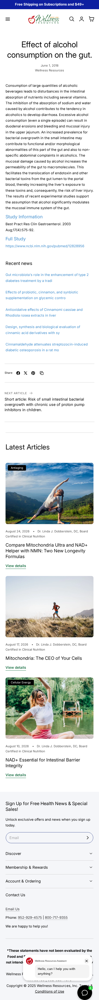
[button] (7, 19)
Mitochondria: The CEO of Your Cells (44, 658)
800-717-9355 (56, 918)
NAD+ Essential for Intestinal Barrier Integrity (43, 762)
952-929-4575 (30, 918)
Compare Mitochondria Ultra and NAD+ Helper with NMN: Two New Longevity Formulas (47, 550)
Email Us (13, 909)
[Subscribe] (87, 837)
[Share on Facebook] (18, 373)
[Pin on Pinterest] (33, 373)
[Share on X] (25, 373)
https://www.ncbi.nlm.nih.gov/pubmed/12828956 (45, 246)
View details (16, 566)
